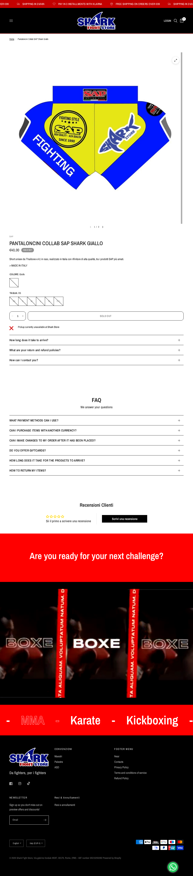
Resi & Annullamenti (67, 797)
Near (116, 756)
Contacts (118, 762)
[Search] (175, 20)
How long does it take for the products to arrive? (47, 460)
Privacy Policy (121, 767)
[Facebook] (13, 783)
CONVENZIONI (63, 749)
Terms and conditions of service (130, 773)
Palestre (58, 762)
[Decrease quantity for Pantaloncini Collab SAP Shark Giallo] (12, 316)
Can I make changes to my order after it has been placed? (52, 440)
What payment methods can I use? (33, 420)
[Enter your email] (45, 820)
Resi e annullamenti (64, 805)
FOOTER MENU (123, 749)
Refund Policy (121, 778)
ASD (56, 767)
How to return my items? (27, 470)
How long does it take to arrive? (28, 340)
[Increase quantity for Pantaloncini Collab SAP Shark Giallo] (23, 316)
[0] (181, 20)
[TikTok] (31, 783)
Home (11, 39)
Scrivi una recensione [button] (124, 519)
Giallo (13, 282)
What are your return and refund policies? (35, 350)
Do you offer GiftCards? (27, 450)
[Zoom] (175, 60)
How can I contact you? (23, 360)
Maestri (58, 756)
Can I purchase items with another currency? (43, 430)
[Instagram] (22, 783)
